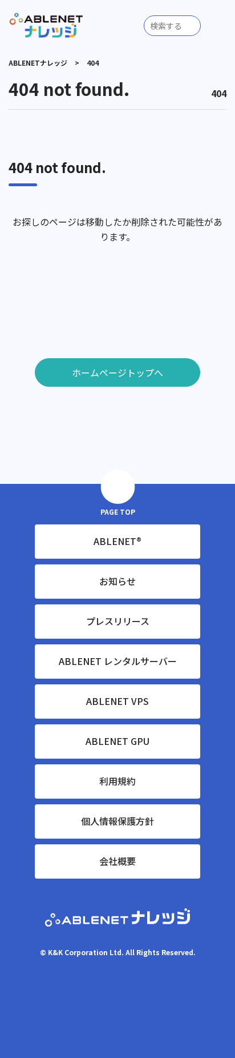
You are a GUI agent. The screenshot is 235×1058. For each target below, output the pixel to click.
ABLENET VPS (117, 701)
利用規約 (117, 781)
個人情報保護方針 (117, 821)
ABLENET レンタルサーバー (118, 661)
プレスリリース (117, 621)
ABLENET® (117, 541)
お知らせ (117, 581)
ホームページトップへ (117, 372)
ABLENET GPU (117, 741)
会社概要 (117, 861)
